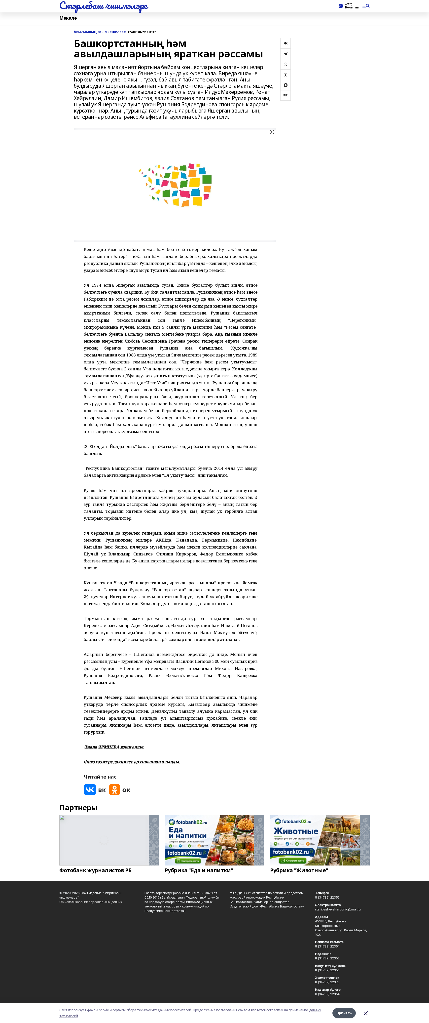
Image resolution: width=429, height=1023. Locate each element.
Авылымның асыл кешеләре (100, 32)
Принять (344, 1013)
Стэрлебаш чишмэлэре (103, 5)
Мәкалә (68, 18)
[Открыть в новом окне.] (95, 789)
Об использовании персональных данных (90, 902)
